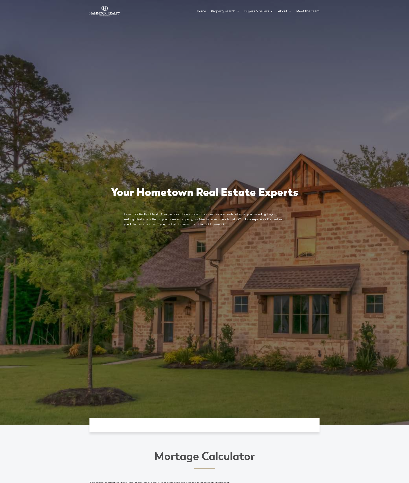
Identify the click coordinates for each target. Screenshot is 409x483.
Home (201, 11)
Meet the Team (308, 11)
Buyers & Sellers (256, 11)
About (282, 11)
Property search (223, 11)
